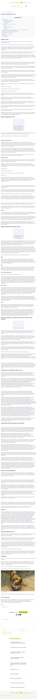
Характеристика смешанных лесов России (10, 31)
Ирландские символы (14, 673)
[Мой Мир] (19, 614)
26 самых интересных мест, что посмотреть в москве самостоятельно (17, 642)
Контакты (10, 695)
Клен (6, 28)
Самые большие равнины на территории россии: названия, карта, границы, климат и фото (18, 663)
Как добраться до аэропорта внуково (17, 687)
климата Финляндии (9, 74)
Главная (2, 695)
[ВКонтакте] (16, 614)
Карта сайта (6, 695)
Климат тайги (5, 19)
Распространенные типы (7, 20)
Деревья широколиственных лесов (9, 24)
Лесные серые (7, 22)
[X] (20, 614)
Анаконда (4, 35)
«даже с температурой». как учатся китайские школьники (17, 658)
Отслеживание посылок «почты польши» (18, 647)
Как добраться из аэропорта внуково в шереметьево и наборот (17, 652)
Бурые (6, 23)
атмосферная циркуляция (26, 93)
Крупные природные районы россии (17, 682)
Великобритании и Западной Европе (9, 57)
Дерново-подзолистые (9, 21)
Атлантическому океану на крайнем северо (23, 335)
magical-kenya (16, 2)
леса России (11, 472)
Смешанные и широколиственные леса (10, 30)
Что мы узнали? (5, 36)
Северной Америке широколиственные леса (25, 411)
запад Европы (24, 213)
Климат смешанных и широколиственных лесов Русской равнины (15, 29)
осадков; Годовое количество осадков (22, 517)
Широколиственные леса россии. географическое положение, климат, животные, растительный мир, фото (18, 237)
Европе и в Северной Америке (23, 399)
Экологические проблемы (7, 32)
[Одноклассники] (17, 614)
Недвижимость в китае (14, 669)
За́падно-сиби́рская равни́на (15, 678)
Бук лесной (7, 27)
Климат (4, 33)
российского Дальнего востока (24, 351)
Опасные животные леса (7, 34)
